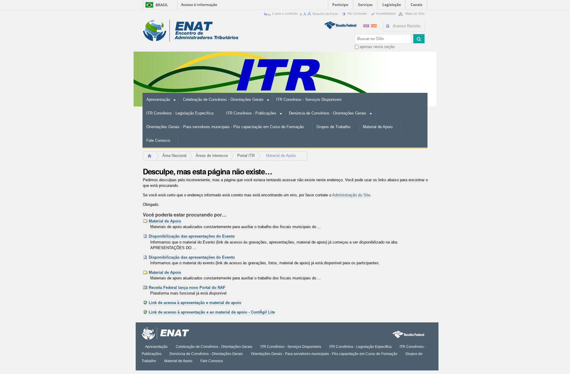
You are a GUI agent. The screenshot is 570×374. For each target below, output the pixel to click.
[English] (366, 25)
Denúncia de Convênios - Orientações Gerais (327, 113)
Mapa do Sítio (414, 13)
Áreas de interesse (212, 155)
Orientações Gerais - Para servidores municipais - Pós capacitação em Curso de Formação (225, 127)
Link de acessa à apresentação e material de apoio (195, 302)
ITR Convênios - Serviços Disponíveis (309, 99)
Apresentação (158, 99)
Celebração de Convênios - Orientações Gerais (223, 99)
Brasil (162, 4)
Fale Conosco (158, 140)
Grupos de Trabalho (333, 127)
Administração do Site (351, 195)
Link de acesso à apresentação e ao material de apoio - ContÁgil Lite (212, 312)
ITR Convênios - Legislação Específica (179, 113)
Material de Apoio (377, 127)
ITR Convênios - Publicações (251, 113)
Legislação (391, 4)
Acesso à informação (199, 4)
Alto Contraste (357, 13)
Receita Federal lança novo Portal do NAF (187, 287)
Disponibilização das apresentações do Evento (192, 236)
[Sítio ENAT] (190, 31)
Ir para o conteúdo (285, 13)
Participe (340, 4)
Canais (416, 4)
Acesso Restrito (406, 26)
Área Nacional (174, 155)
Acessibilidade (386, 13)
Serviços (365, 4)
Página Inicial (152, 157)
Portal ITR (246, 155)
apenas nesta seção (377, 46)
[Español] (374, 25)
